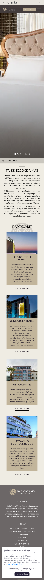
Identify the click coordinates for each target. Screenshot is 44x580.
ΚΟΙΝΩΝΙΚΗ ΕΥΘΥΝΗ (22, 544)
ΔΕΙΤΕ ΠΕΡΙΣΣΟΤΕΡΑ (22, 288)
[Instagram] (12, 3)
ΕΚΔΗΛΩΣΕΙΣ (22, 541)
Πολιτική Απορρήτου (15, 564)
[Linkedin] (15, 2)
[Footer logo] (22, 492)
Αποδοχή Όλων (22, 574)
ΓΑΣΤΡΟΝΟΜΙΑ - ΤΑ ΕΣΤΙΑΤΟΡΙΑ (22, 531)
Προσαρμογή (14, 569)
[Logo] (9, 9)
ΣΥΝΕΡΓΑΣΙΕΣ (22, 537)
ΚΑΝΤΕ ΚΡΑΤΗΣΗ (29, 9)
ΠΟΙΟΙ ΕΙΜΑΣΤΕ (22, 534)
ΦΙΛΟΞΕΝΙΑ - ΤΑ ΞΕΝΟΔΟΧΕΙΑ (22, 528)
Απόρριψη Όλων (29, 569)
